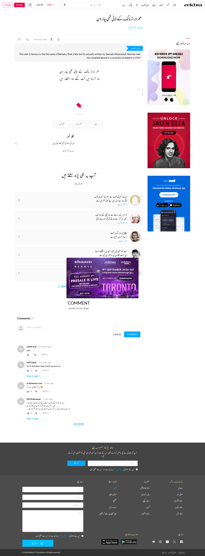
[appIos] (110, 542)
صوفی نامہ (179, 494)
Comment (132, 334)
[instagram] (160, 541)
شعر (167, 5)
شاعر (174, 5)
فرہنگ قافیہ (112, 494)
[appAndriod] (128, 542)
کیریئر (147, 507)
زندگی (95, 124)
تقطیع (114, 501)
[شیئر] (27, 39)
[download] (52, 39)
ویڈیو (154, 5)
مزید (123, 5)
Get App (19, 5)
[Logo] (193, 5)
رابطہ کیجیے (146, 501)
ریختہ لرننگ (179, 507)
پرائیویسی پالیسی (118, 469)
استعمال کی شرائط (172, 553)
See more (79, 424)
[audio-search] (64, 5)
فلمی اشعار (61, 124)
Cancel (117, 334)
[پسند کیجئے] (19, 39)
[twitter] (174, 541)
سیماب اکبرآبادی (135, 27)
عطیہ (114, 488)
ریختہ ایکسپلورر (145, 514)
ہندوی (180, 488)
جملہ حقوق (164, 553)
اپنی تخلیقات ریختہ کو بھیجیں (107, 514)
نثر (137, 5)
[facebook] (181, 541)
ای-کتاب (145, 5)
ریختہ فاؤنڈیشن (144, 488)
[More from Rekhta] (30, 5)
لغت (161, 5)
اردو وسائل (112, 507)
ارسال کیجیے (35, 543)
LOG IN (39, 4)
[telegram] (153, 541)
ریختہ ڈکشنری (178, 501)
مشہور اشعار (79, 124)
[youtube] (167, 541)
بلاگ (130, 5)
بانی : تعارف (145, 494)
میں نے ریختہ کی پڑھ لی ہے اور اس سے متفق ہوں (112, 469)
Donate (8, 5)
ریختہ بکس (179, 514)
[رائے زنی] (58, 39)
